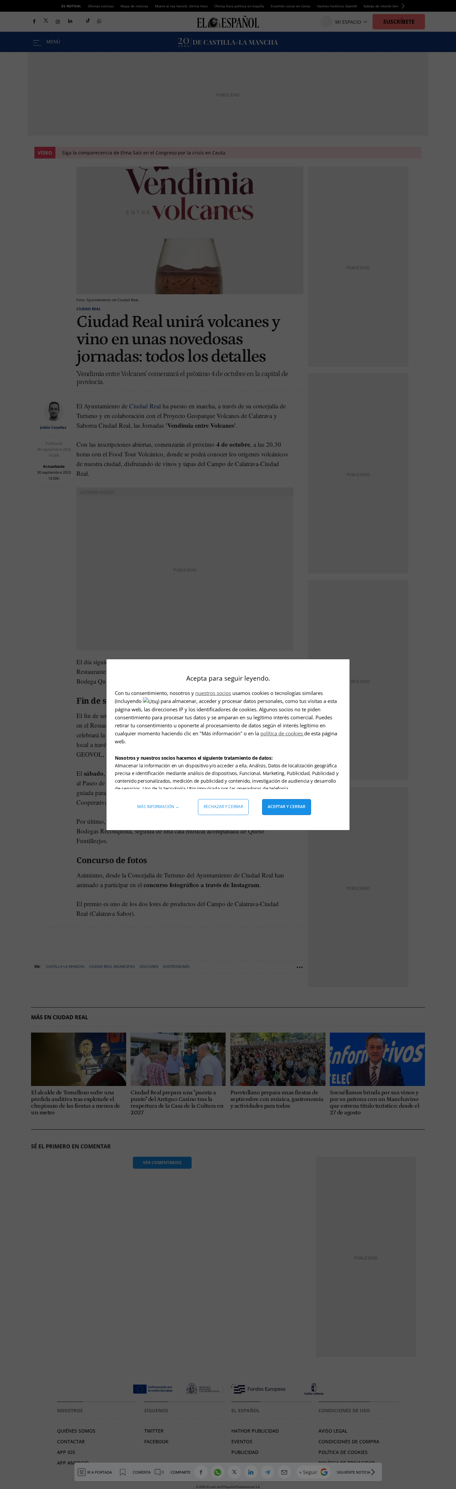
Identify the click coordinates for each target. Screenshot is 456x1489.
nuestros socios (213, 693)
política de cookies (282, 733)
